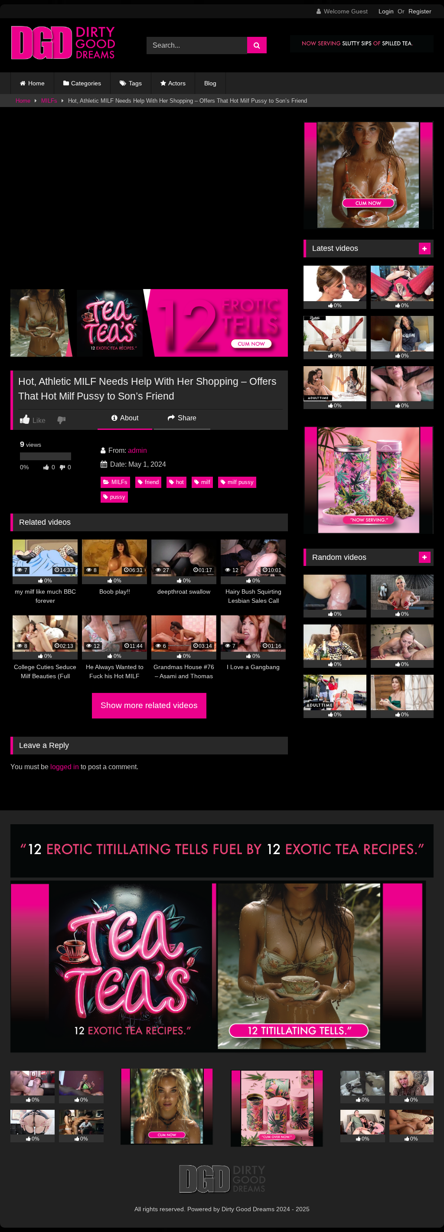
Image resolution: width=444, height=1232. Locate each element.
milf (205, 482)
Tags (135, 83)
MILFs (49, 101)
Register (419, 11)
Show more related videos (149, 705)
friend (152, 482)
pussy (117, 497)
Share (186, 418)
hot (180, 482)
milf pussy (241, 482)
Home (36, 83)
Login (386, 11)
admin (137, 450)
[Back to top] (417, 1206)
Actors (177, 83)
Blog (210, 83)
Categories (86, 83)
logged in (64, 766)
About (128, 418)
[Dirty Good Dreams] (68, 45)
